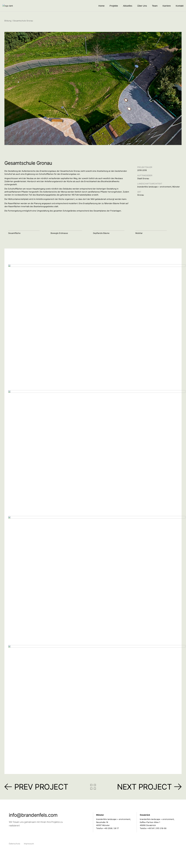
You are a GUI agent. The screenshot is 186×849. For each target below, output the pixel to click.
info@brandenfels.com (33, 815)
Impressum (29, 843)
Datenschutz (14, 843)
